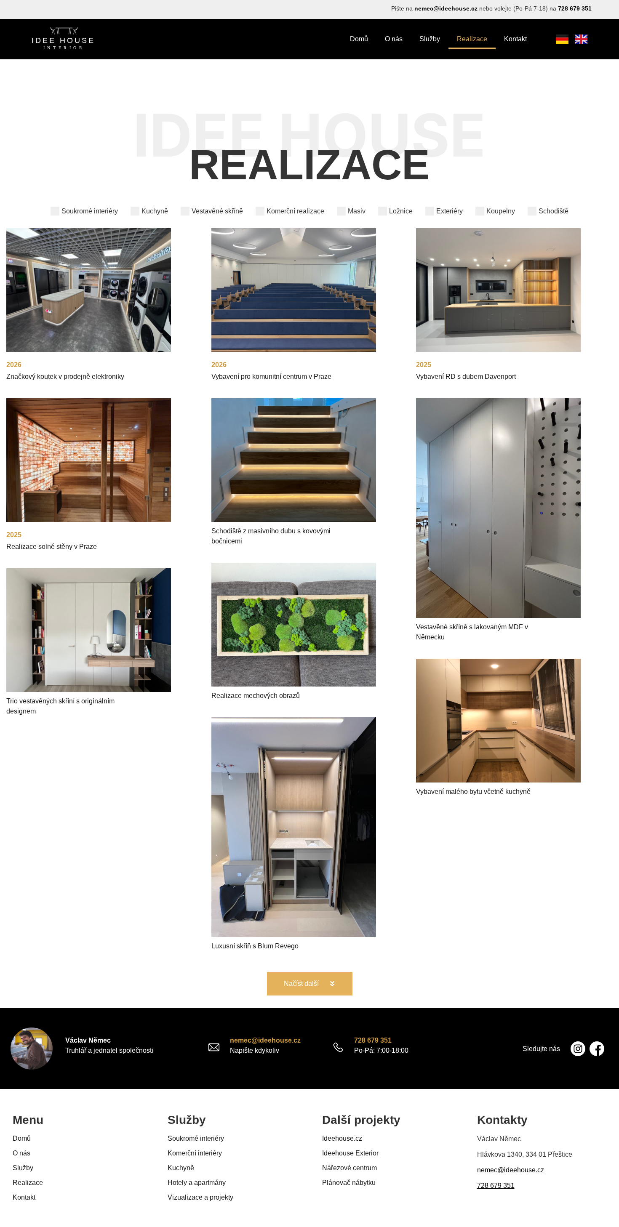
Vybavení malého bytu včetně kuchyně (473, 791)
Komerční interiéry (195, 1153)
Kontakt (515, 39)
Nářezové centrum (349, 1167)
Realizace (472, 39)
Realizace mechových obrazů (255, 695)
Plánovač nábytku (349, 1182)
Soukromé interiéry (196, 1138)
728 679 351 (575, 8)
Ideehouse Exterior (350, 1153)
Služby (429, 39)
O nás (394, 39)
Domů (359, 39)
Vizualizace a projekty (200, 1197)
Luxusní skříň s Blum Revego (255, 946)
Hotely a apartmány (197, 1182)
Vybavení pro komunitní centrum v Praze (271, 376)
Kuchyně (181, 1167)
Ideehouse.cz (342, 1138)
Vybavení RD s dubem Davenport (466, 376)
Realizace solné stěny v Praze (51, 546)
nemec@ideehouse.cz (446, 8)
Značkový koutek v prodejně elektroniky (65, 376)
